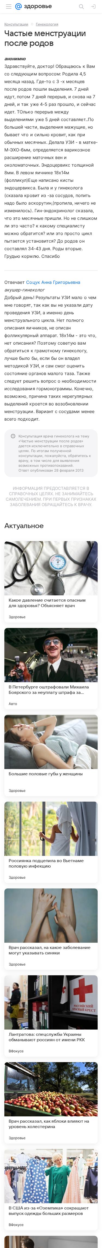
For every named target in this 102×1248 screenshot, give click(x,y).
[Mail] (18, 6)
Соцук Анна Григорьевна (53, 282)
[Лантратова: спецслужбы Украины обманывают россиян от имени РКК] (51, 1016)
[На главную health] (37, 6)
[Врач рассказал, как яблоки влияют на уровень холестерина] (51, 1103)
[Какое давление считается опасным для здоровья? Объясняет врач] (51, 582)
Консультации (16, 24)
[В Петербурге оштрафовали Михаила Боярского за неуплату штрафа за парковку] (51, 668)
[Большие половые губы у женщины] (51, 755)
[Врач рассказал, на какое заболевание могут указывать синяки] (51, 929)
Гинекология (47, 24)
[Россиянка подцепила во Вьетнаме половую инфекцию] (51, 842)
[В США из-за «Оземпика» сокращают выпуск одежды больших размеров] (51, 1189)
